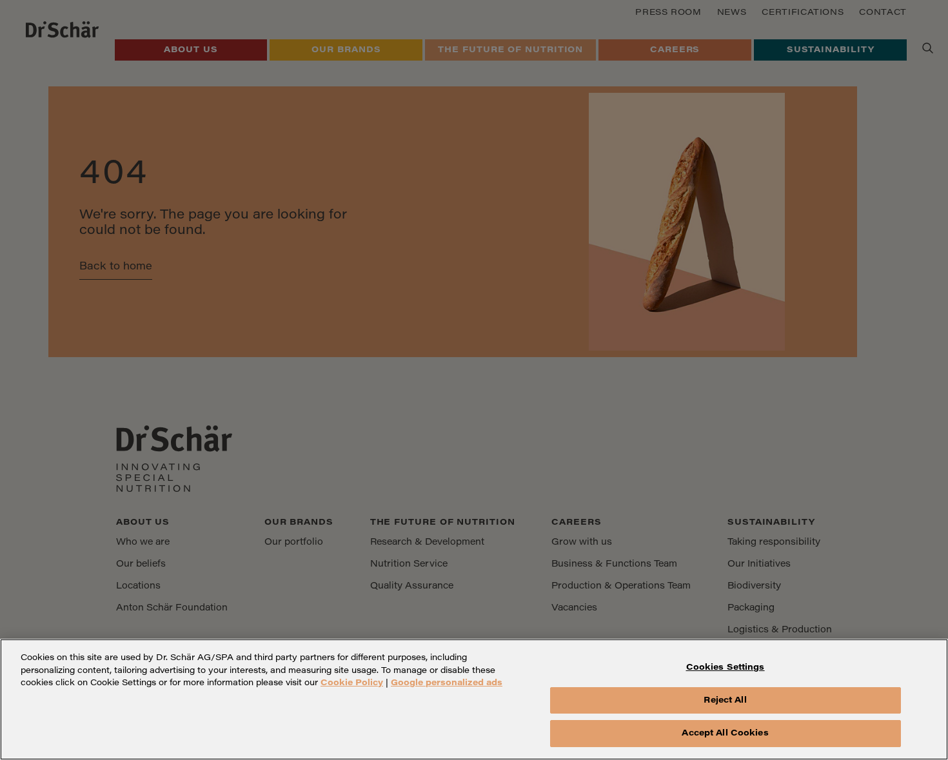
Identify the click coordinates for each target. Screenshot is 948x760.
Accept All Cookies (725, 733)
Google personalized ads (446, 683)
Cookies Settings (725, 667)
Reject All (725, 700)
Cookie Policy (352, 683)
